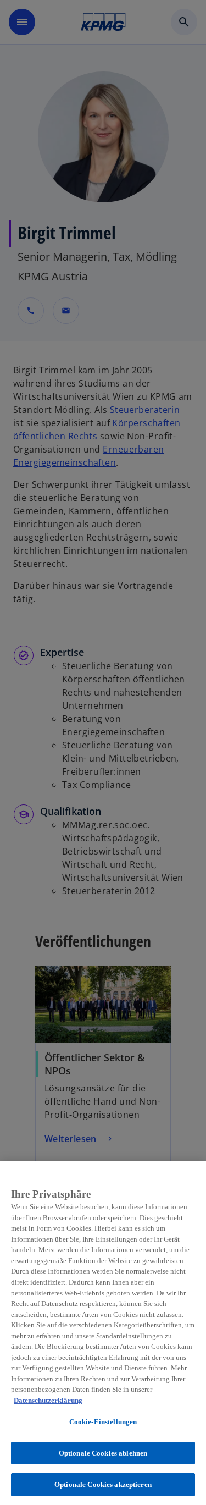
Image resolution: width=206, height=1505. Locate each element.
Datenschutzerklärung (48, 1400)
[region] (103, 1333)
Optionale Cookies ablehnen (103, 1453)
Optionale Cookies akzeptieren (103, 1484)
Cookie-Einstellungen (103, 1422)
